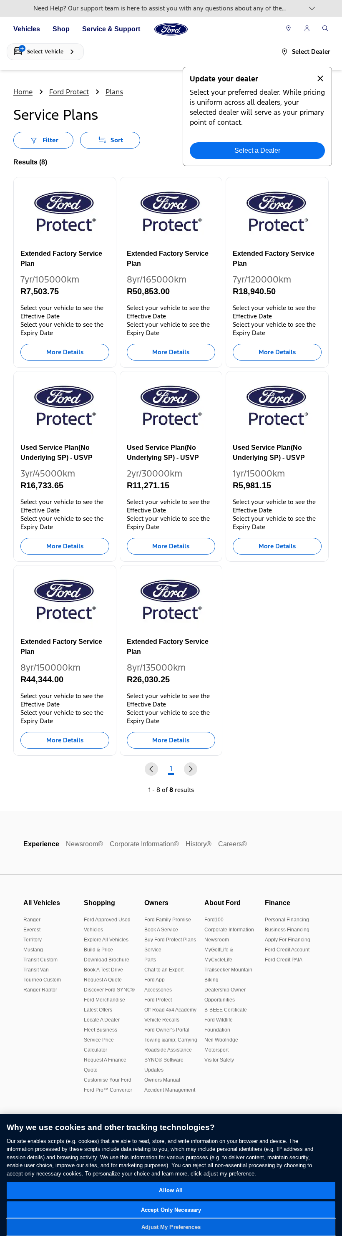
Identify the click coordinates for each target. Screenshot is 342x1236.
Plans (114, 91)
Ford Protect (69, 91)
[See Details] (312, 8)
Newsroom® (84, 844)
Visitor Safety (219, 1060)
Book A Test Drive (103, 970)
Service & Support (111, 29)
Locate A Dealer (102, 1020)
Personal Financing (287, 920)
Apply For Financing (287, 940)
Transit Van (36, 970)
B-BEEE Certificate (225, 1010)
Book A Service (161, 930)
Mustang (33, 950)
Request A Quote (103, 980)
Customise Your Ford (107, 1080)
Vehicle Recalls (161, 1020)
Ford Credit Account (287, 950)
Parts (150, 960)
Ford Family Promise (167, 920)
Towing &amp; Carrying (170, 1040)
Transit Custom (40, 960)
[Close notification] (320, 78)
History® (198, 844)
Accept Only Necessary (171, 1210)
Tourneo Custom (42, 980)
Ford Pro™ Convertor (108, 1090)
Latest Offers (98, 1010)
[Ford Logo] (171, 29)
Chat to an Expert (164, 970)
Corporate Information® (144, 844)
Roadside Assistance (168, 1050)
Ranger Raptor (40, 990)
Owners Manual (162, 1080)
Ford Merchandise (104, 1000)
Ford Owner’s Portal (166, 1030)
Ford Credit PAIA (283, 960)
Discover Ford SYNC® (109, 990)
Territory (32, 940)
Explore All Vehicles (106, 940)
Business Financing (287, 930)
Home (23, 91)
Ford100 (214, 920)
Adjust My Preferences (171, 1227)
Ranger (31, 920)
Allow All (171, 1190)
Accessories (158, 990)
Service (152, 950)
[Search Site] (325, 29)
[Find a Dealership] (288, 29)
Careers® (232, 844)
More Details (64, 352)
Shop (61, 29)
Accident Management (169, 1090)
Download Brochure (106, 960)
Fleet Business (100, 1030)
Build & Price (98, 950)
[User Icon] (307, 28)
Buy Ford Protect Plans (170, 940)
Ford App (154, 980)
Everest (31, 930)
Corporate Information (229, 930)
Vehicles (26, 29)
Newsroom (216, 940)
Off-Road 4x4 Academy (170, 1010)
